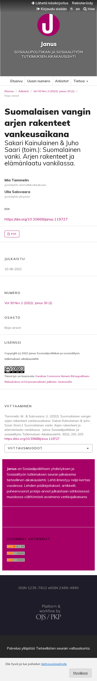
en (78, 9)
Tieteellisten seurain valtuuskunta (63, 648)
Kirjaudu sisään (53, 9)
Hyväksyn (80, 673)
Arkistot (62, 81)
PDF (13, 234)
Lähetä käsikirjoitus (51, 3)
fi (71, 9)
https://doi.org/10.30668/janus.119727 (36, 219)
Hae (91, 9)
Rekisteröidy (82, 3)
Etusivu (16, 81)
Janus (48, 44)
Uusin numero (38, 81)
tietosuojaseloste (54, 664)
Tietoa (79, 81)
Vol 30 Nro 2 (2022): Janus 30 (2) (53, 91)
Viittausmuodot (25, 448)
